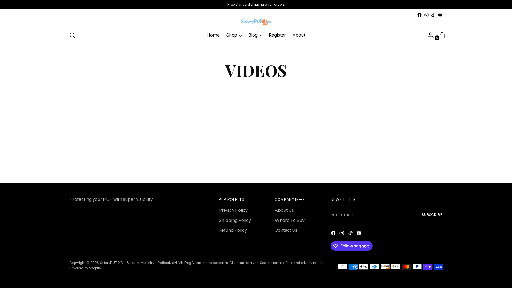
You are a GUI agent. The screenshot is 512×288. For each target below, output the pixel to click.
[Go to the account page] (428, 35)
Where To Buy (290, 220)
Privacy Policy (233, 210)
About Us (284, 210)
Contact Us (286, 230)
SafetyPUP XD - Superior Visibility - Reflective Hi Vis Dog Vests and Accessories (164, 263)
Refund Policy (233, 230)
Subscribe (432, 215)
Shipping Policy (235, 220)
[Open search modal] (72, 35)
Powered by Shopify (85, 268)
